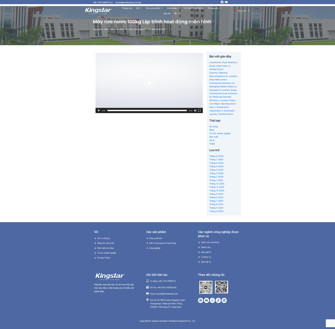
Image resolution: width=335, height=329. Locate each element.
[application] (149, 83)
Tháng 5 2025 (216, 207)
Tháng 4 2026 (216, 169)
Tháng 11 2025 (216, 187)
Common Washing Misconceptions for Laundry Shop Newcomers (223, 76)
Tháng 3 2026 (216, 173)
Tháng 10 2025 (216, 190)
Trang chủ (97, 29)
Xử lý (211, 140)
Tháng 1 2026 (216, 180)
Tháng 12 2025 (216, 183)
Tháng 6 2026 (216, 163)
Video (106, 29)
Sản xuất (114, 29)
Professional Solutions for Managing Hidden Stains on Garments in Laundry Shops (223, 86)
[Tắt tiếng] (195, 110)
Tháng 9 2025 (216, 194)
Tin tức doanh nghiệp (219, 133)
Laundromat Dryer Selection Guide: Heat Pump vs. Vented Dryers (223, 66)
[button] (149, 83)
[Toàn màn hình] (199, 110)
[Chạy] (99, 110)
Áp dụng (213, 126)
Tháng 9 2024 (216, 211)
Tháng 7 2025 (216, 201)
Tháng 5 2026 (216, 166)
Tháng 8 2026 (216, 156)
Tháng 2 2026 (216, 176)
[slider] (147, 110)
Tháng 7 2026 (216, 159)
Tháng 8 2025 (216, 197)
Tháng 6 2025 (216, 204)
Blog (211, 130)
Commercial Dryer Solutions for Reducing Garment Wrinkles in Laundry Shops (223, 97)
